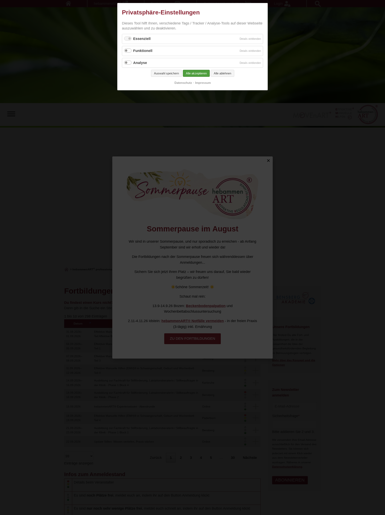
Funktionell (142, 51)
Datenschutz (183, 82)
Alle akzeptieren (196, 73)
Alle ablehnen (222, 73)
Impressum (203, 82)
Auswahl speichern (166, 73)
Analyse (140, 63)
